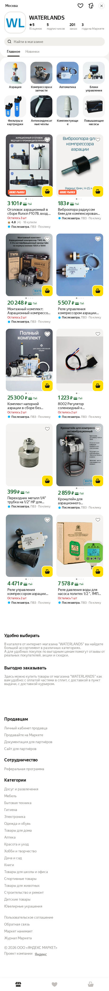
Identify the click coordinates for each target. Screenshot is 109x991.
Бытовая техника (17, 803)
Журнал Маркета (18, 938)
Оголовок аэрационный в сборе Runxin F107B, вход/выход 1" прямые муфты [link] (28, 212)
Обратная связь (17, 924)
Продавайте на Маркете (23, 735)
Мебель (10, 796)
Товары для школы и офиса (26, 872)
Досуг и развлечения (21, 789)
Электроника (14, 817)
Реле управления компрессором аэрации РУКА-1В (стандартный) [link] (26, 592)
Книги (9, 865)
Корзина (91, 984)
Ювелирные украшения (23, 906)
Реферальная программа (24, 769)
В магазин (18, 984)
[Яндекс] (40, 954)
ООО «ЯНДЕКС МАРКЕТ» (37, 948)
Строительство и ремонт (24, 892)
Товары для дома (18, 830)
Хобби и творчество (20, 851)
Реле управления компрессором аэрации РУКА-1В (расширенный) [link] (78, 311)
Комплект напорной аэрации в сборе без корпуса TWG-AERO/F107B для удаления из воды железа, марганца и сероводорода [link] (29, 406)
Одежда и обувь (17, 824)
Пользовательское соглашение (28, 917)
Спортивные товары (20, 879)
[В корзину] (47, 191)
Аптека (10, 837)
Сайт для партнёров (20, 749)
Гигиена (10, 810)
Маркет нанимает (18, 931)
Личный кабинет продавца (25, 728)
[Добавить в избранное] (47, 140)
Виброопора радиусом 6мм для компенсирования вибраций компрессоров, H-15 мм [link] (79, 212)
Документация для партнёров (28, 742)
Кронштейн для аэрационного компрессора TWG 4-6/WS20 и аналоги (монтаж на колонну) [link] (75, 501)
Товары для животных (22, 886)
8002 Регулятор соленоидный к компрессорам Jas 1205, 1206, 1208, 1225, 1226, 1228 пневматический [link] (79, 406)
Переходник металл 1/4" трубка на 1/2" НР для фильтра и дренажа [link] (26, 500)
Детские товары (17, 899)
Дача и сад (13, 858)
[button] (80, 5)
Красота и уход (16, 844)
